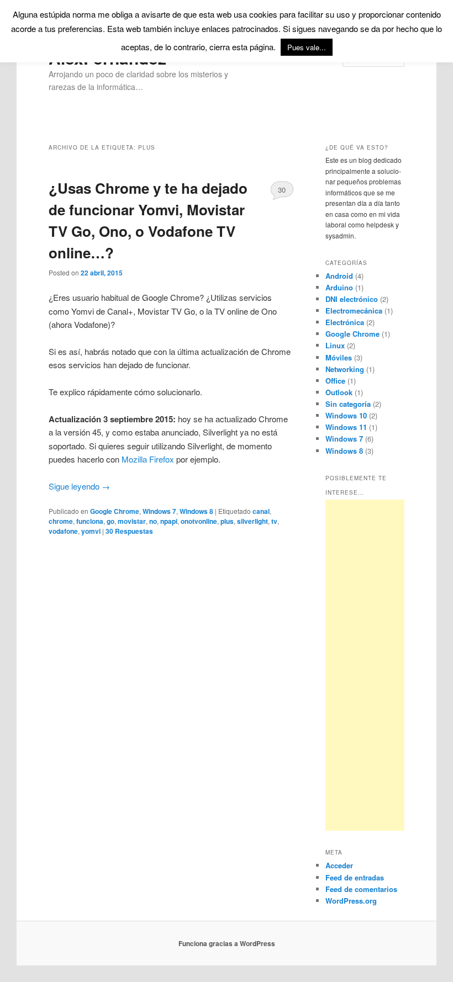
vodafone (63, 531)
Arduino (339, 287)
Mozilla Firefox (148, 459)
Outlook (338, 392)
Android (339, 275)
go (110, 521)
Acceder (339, 865)
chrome (61, 521)
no (153, 521)
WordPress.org (351, 900)
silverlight (252, 521)
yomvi (91, 531)
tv (274, 521)
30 (282, 189)
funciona (89, 521)
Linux (335, 345)
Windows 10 (346, 415)
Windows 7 (159, 511)
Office (335, 380)
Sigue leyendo (79, 486)
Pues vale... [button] (306, 47)
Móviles (338, 357)
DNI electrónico (351, 299)
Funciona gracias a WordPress (226, 943)
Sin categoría (348, 404)
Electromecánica (353, 310)
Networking (344, 369)
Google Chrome (114, 511)
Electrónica (344, 322)
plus (227, 521)
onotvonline (199, 521)
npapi (168, 521)
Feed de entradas (354, 877)
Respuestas (129, 531)
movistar (132, 521)
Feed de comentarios (361, 889)
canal (261, 511)
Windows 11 (346, 427)
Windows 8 (196, 511)
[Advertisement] (364, 665)
